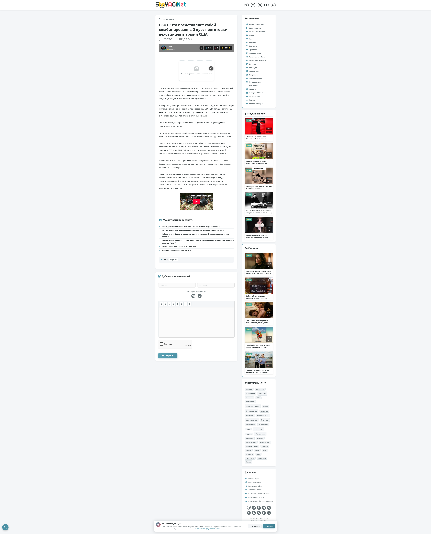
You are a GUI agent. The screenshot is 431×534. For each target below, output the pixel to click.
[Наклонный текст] (166, 304)
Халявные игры (256, 103)
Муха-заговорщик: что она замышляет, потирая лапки (256, 162)
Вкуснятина (254, 71)
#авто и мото (250, 401)
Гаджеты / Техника (257, 60)
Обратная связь (254, 482)
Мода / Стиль (255, 53)
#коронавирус (250, 424)
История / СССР (256, 93)
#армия (173, 260)
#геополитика (251, 411)
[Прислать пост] (253, 5)
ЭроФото (253, 49)
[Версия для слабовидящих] (260, 5)
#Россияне (249, 398)
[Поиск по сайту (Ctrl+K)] (5, 527)
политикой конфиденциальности (207, 529)
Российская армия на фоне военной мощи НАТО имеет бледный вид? (193, 230)
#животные (264, 411)
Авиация (253, 67)
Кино (251, 39)
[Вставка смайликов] (177, 304)
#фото (258, 454)
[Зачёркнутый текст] (173, 304)
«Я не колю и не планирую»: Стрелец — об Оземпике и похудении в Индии (257, 138)
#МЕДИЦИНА (260, 389)
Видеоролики (255, 28)
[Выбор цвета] (181, 304)
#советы (248, 450)
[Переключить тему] (273, 5)
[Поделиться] (201, 48)
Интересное (254, 96)
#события (265, 446)
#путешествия (264, 442)
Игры (251, 35)
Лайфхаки (253, 85)
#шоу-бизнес (250, 458)
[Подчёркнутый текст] (169, 304)
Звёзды (252, 42)
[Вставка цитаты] (186, 304)
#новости (258, 429)
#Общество (250, 394)
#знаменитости (262, 415)
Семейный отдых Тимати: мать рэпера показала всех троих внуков (258, 346)
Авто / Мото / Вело (257, 57)
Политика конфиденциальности (260, 501)
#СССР (258, 398)
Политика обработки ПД (257, 497)
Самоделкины (255, 78)
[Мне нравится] (222, 48)
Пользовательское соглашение (260, 494)
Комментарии (253, 478)
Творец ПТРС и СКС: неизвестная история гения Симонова (259, 212)
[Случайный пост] (246, 5)
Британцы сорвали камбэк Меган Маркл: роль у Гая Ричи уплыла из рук (259, 272)
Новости (252, 89)
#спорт (257, 450)
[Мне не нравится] (229, 48)
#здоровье (249, 415)
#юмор (248, 462)
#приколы (249, 438)
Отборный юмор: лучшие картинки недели (256, 297)
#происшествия (251, 442)
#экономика (262, 458)
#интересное (251, 420)
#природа (260, 438)
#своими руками (252, 446)
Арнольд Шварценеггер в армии (176, 250)
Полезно (252, 100)
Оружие (252, 64)
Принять (270, 526)
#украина (249, 454)
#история (264, 420)
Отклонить (255, 526)
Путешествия (255, 82)
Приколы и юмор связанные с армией (179, 246)
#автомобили (252, 406)
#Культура (249, 389)
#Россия (262, 393)
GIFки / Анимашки (257, 31)
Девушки (253, 46)
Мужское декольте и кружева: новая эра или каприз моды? (257, 236)
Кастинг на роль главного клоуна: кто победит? (259, 187)
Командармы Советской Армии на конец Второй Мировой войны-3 (192, 226)
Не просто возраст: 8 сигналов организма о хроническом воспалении (257, 371)
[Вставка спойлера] (189, 304)
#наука (248, 429)
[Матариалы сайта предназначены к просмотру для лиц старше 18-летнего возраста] (249, 508)
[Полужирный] (162, 304)
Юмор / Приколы (256, 24)
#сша (264, 450)
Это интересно (168, 19)
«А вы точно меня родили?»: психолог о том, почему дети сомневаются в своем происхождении (257, 322)
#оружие (249, 434)
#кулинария (263, 424)
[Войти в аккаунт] (266, 5)
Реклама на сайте (255, 486)
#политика (260, 434)
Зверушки (253, 75)
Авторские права (255, 490)
